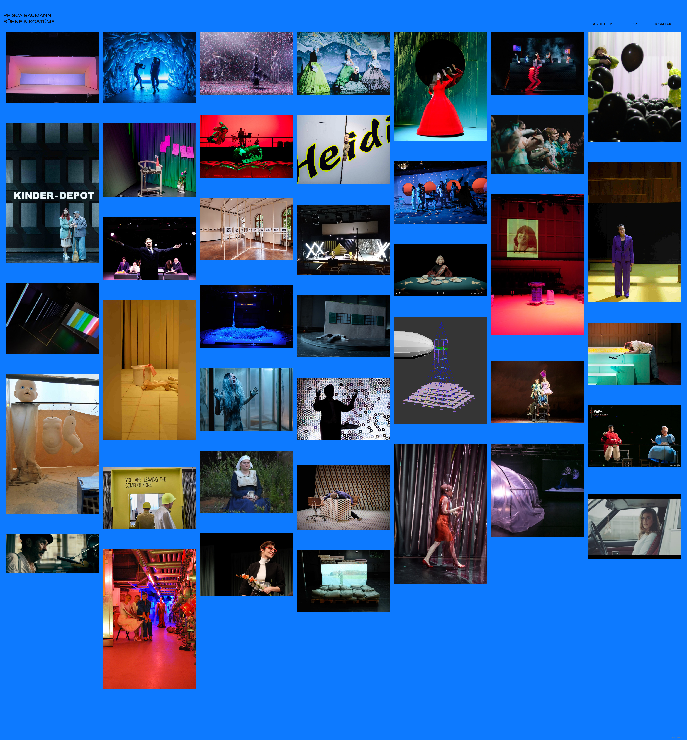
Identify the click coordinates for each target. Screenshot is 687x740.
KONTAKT (664, 24)
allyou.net (681, 737)
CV (634, 24)
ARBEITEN (603, 24)
